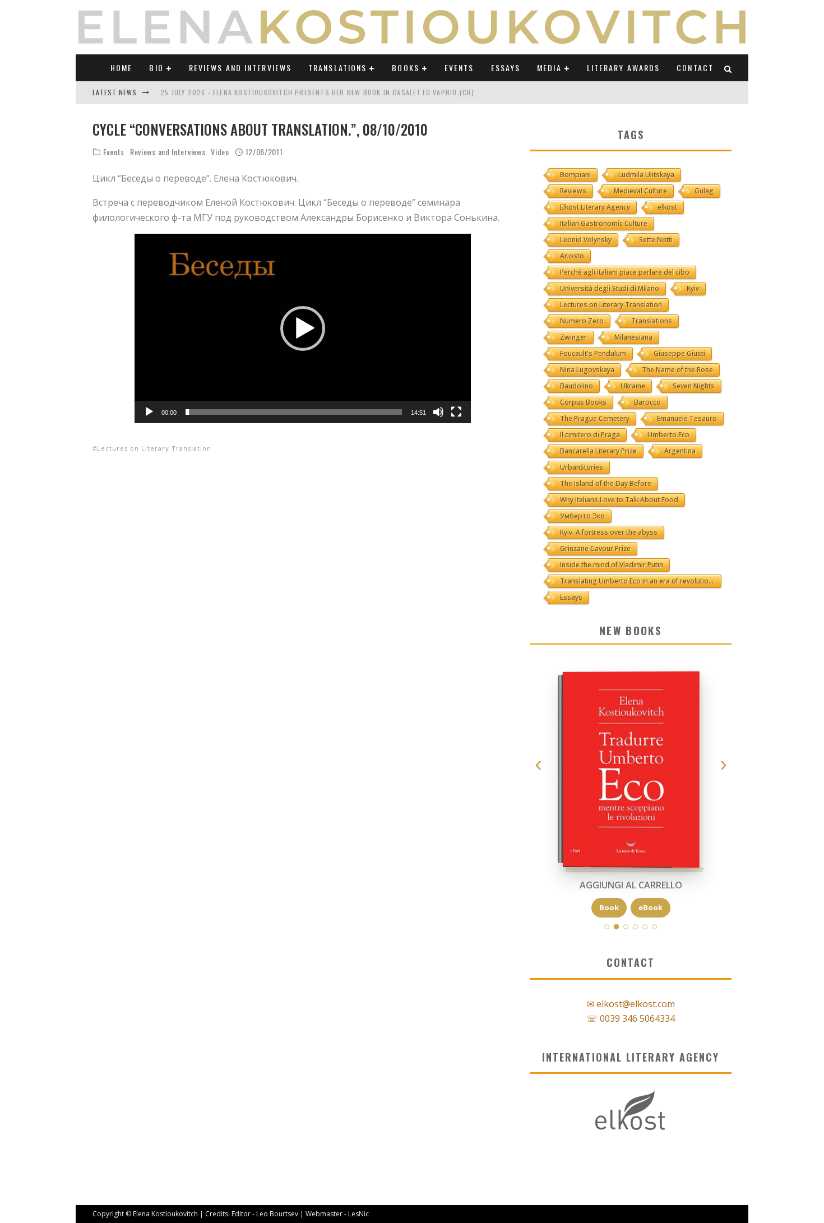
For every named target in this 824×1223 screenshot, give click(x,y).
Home (121, 67)
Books (405, 67)
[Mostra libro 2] (616, 927)
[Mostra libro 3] (625, 926)
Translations (337, 67)
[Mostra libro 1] (606, 926)
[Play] (149, 412)
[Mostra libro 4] (635, 926)
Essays (506, 67)
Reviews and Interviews (240, 67)
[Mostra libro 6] (654, 926)
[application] (303, 328)
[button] (302, 328)
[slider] (294, 412)
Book (609, 907)
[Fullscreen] (456, 412)
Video (220, 152)
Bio (156, 67)
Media (549, 67)
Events (459, 67)
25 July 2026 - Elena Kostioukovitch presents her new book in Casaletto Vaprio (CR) (317, 92)
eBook (650, 907)
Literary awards (623, 67)
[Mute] (438, 412)
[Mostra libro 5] (644, 926)
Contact (695, 67)
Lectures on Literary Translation (154, 448)
